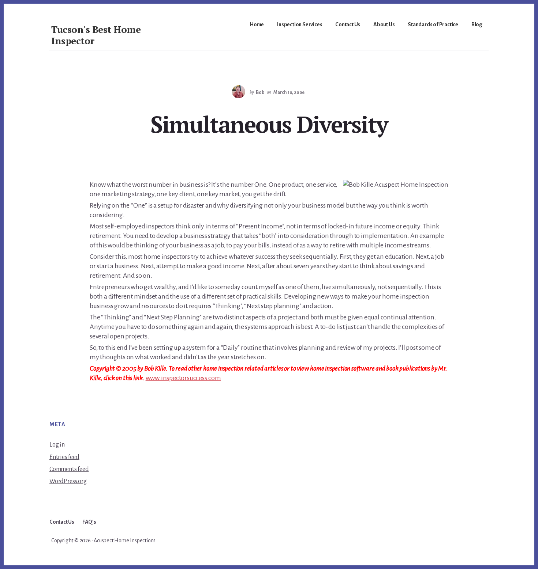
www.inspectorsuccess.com (183, 378)
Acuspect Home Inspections (125, 540)
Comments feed (69, 469)
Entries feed (64, 457)
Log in (57, 444)
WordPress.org (67, 481)
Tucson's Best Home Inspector (96, 35)
